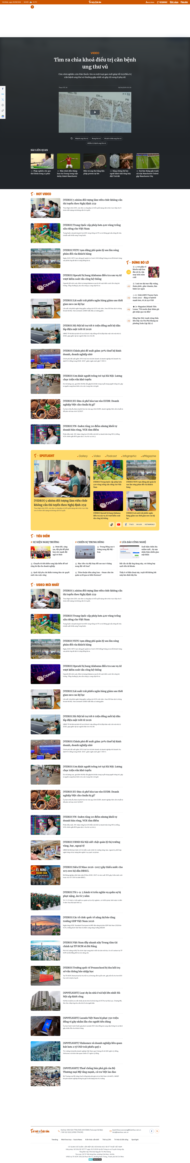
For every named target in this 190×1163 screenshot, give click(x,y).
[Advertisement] (95, 26)
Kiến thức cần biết (72, 7)
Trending (39, 7)
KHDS (150, 2)
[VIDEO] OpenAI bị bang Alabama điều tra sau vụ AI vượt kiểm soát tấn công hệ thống (92, 277)
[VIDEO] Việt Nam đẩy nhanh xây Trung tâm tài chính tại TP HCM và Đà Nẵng (90, 944)
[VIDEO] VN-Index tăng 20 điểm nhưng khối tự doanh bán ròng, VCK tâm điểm (90, 428)
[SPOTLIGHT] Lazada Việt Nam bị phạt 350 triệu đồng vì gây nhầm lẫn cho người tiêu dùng (91, 1019)
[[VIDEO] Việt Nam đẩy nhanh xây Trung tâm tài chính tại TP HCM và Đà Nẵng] (45, 950)
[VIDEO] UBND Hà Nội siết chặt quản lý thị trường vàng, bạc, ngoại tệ (91, 844)
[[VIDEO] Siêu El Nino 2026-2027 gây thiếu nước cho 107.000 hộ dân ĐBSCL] (45, 875)
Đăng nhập (155, 7)
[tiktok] (111, 524)
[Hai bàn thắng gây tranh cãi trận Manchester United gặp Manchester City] (147, 161)
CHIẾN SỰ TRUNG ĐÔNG (90, 542)
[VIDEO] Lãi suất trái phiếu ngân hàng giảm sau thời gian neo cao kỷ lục (93, 302)
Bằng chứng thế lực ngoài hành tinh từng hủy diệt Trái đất (120, 173)
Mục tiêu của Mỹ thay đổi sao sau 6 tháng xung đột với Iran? (93, 565)
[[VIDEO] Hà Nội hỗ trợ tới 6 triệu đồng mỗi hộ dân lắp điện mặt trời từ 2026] (45, 334)
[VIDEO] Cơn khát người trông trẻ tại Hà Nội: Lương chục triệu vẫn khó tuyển (92, 377)
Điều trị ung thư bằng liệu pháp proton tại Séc (93, 172)
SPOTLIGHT (46, 455)
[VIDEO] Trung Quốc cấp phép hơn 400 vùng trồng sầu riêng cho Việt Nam (92, 227)
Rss (157, 1131)
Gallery (83, 456)
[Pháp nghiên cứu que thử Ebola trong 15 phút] (42, 161)
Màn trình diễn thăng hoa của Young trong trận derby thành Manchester (67, 173)
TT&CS (131, 524)
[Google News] (2, 116)
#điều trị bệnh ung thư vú (96, 143)
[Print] (2, 105)
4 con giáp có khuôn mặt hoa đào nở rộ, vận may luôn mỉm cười (139, 272)
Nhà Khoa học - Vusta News (54, 7)
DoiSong (174, 2)
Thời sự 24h (84, 7)
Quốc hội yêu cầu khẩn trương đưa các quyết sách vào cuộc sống (50, 573)
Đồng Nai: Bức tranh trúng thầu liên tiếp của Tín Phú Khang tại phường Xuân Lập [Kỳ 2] (146, 320)
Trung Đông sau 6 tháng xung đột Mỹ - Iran (106, 549)
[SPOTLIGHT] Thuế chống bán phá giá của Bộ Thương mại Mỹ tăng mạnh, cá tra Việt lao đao (89, 1070)
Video (95, 53)
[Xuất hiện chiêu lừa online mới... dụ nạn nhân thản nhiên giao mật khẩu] (129, 552)
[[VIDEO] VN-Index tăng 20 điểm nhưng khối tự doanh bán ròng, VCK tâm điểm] (45, 434)
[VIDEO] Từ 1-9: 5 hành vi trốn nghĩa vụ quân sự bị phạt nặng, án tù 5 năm (92, 894)
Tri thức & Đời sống (97, 7)
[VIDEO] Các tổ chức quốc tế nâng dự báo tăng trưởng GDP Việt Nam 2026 (89, 919)
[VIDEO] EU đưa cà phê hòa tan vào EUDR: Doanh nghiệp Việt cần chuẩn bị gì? (91, 403)
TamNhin (184, 2)
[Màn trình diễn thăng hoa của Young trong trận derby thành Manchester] (68, 161)
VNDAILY (162, 2)
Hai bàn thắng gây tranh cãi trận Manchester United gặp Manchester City (147, 173)
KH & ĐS (139, 524)
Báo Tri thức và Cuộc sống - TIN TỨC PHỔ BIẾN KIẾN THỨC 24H (95, 2)
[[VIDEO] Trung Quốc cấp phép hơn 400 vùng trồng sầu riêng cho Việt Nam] (45, 233)
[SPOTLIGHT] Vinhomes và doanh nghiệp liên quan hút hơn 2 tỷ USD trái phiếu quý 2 (92, 1045)
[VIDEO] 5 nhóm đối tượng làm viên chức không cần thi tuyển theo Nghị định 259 (92, 201)
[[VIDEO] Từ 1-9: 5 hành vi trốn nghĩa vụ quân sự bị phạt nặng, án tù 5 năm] (45, 900)
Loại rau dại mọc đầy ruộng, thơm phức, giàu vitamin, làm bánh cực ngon (145, 286)
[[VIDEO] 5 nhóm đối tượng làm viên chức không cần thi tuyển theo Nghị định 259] (45, 208)
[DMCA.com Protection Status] (95, 1159)
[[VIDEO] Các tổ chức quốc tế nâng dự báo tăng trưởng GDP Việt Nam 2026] (45, 925)
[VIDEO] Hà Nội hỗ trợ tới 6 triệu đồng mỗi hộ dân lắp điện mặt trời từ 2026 (91, 327)
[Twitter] (2, 99)
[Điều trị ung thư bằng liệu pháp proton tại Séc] (95, 161)
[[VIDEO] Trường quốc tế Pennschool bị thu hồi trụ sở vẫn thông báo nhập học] (45, 976)
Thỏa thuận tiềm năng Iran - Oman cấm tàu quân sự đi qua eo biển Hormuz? (94, 573)
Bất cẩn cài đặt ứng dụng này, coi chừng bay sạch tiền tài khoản (137, 565)
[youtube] (118, 524)
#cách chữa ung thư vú (112, 139)
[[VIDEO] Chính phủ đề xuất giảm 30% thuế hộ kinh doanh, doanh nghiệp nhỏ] (45, 359)
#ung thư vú (96, 139)
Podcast (111, 456)
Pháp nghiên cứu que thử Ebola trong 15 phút (41, 172)
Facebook (151, 1131)
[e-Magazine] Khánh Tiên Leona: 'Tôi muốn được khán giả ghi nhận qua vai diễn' (146, 309)
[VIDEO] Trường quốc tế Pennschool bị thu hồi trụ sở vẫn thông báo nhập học (91, 969)
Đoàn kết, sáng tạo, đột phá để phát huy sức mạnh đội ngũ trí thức (61, 551)
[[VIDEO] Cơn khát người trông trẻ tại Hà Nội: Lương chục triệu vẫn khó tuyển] (45, 384)
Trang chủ (32, 7)
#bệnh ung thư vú (81, 139)
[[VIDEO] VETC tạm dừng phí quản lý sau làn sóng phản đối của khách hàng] (45, 258)
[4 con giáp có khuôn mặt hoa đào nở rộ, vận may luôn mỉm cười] (153, 272)
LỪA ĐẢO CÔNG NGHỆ (133, 542)
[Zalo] (2, 94)
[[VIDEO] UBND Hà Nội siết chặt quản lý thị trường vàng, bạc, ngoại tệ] (45, 850)
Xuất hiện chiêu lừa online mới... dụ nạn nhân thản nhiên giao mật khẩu (150, 551)
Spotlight (108, 7)
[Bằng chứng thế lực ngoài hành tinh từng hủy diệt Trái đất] (121, 161)
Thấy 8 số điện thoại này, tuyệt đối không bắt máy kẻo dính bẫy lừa (138, 573)
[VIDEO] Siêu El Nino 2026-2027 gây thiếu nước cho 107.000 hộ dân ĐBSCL (93, 869)
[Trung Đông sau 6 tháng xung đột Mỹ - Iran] (85, 552)
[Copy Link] (2, 110)
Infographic (130, 456)
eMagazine (149, 456)
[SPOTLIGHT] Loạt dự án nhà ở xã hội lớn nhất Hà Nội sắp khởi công (91, 994)
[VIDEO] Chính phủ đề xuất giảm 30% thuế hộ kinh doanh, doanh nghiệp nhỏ (92, 352)
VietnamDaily (150, 524)
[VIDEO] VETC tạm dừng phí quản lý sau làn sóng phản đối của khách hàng (91, 252)
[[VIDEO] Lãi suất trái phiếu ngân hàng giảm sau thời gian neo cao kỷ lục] (45, 308)
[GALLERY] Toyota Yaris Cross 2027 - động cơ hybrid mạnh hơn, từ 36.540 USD (145, 297)
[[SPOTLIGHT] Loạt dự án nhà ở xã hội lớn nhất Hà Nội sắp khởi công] (45, 1001)
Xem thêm (114, 7)
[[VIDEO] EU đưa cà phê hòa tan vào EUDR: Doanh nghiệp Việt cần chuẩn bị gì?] (45, 409)
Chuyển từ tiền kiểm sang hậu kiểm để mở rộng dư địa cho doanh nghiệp (49, 565)
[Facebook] (2, 88)
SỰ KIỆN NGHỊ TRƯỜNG (45, 542)
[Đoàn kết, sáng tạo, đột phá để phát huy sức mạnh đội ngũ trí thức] (40, 552)
